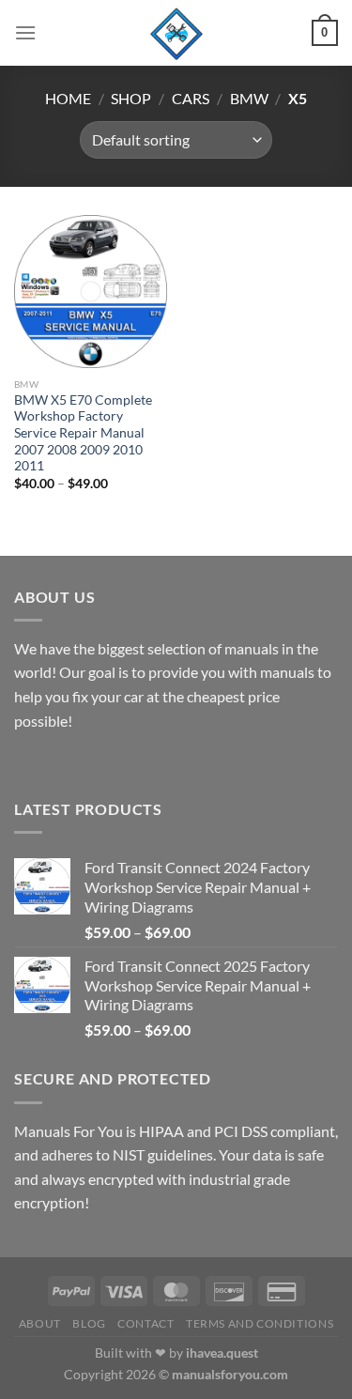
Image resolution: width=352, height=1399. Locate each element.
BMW (249, 98)
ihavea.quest (222, 1353)
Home (68, 98)
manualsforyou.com (230, 1374)
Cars (190, 98)
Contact (145, 1323)
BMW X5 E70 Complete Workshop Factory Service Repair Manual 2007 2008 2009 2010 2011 (83, 433)
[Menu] (25, 32)
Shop (131, 98)
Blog (88, 1323)
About (40, 1323)
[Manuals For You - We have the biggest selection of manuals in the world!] (176, 33)
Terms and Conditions (259, 1323)
